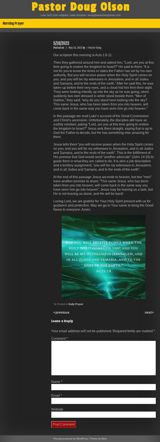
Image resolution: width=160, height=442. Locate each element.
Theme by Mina (98, 438)
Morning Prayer (13, 23)
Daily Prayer (76, 304)
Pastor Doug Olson (81, 7)
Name (56, 382)
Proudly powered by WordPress (71, 438)
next (148, 312)
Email (56, 395)
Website (57, 409)
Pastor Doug (94, 47)
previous (62, 312)
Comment (59, 338)
